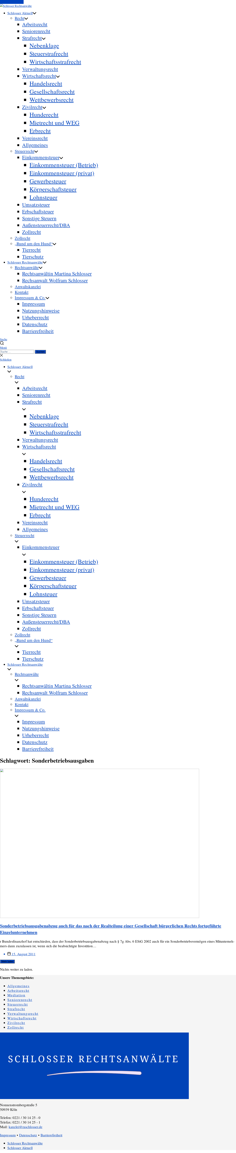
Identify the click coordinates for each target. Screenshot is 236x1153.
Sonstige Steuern (39, 218)
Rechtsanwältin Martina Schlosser (57, 273)
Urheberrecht (35, 317)
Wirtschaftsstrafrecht (55, 61)
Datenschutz (34, 324)
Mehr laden (7, 961)
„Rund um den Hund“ (34, 243)
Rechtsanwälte (27, 267)
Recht (19, 18)
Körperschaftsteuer (53, 189)
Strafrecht (32, 37)
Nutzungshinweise (41, 310)
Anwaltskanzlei (28, 286)
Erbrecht (40, 131)
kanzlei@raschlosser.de (25, 1126)
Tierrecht (31, 249)
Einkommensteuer (40, 157)
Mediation (16, 995)
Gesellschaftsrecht (52, 91)
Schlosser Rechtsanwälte (25, 262)
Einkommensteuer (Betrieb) (64, 165)
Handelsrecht (46, 83)
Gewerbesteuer (48, 181)
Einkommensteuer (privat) (62, 173)
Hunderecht (44, 114)
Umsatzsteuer (36, 204)
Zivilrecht (32, 107)
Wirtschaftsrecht (39, 75)
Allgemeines (35, 144)
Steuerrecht (24, 151)
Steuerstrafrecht (49, 53)
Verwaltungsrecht (40, 69)
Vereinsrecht (35, 138)
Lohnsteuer (43, 197)
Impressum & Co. (30, 297)
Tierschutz (33, 256)
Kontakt (21, 292)
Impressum (33, 303)
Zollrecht (31, 231)
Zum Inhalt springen (12, 2)
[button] (118, 347)
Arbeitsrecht (34, 24)
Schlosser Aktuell (20, 13)
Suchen (40, 351)
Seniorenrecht (36, 31)
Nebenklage (44, 45)
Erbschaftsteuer (38, 211)
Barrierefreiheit (38, 331)
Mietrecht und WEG (54, 122)
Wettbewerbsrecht (52, 99)
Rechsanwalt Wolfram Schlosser (55, 280)
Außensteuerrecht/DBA (46, 225)
